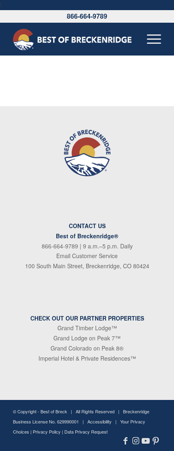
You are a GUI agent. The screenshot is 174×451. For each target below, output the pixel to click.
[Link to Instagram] (136, 441)
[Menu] (150, 39)
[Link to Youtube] (146, 441)
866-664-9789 (87, 16)
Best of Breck (53, 411)
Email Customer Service (87, 256)
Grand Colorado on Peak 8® (87, 348)
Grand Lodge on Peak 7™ (87, 338)
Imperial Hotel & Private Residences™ (87, 358)
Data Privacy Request (86, 431)
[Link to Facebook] (126, 441)
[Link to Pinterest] (156, 441)
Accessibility (99, 421)
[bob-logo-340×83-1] (72, 39)
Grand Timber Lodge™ (87, 328)
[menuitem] (150, 39)
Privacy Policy (47, 431)
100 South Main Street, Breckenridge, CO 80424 (87, 266)
